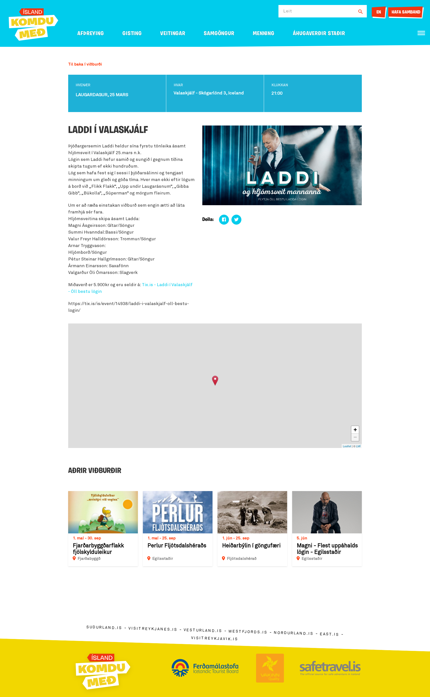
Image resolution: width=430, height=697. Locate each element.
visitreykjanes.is (152, 629)
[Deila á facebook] (224, 220)
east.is (329, 634)
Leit (287, 11)
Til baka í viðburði (85, 64)
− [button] (355, 437)
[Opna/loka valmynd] (421, 33)
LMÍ (358, 446)
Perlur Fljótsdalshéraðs (177, 546)
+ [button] (355, 430)
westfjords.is (248, 631)
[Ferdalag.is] (33, 23)
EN (378, 12)
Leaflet (347, 446)
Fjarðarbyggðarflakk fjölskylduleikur (98, 549)
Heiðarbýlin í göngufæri (251, 546)
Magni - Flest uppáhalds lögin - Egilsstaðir (327, 549)
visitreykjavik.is (214, 638)
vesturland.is (202, 630)
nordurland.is (294, 633)
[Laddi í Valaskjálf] (215, 381)
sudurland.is (104, 627)
